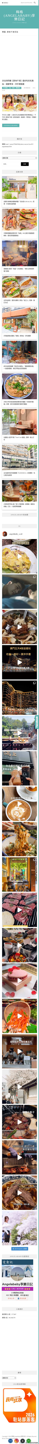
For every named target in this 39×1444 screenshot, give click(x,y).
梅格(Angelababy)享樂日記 (19, 15)
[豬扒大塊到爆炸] (19, 556)
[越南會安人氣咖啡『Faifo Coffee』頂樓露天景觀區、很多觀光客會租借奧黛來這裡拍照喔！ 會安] (19, 874)
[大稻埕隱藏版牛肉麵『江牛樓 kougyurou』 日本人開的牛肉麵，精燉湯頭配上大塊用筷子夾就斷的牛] (19, 1193)
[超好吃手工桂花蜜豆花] (19, 1051)
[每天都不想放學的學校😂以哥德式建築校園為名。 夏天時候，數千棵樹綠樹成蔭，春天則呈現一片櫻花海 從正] (19, 1228)
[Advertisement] (19, 59)
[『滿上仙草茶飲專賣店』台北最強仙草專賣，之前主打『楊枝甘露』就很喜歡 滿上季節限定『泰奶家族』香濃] (19, 768)
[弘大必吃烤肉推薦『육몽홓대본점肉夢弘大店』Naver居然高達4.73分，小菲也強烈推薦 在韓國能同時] (19, 910)
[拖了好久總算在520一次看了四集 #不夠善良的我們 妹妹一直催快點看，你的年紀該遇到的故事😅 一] (19, 591)
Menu (6, 3)
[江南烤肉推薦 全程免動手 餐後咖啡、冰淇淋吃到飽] (19, 1122)
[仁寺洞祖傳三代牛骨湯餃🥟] (19, 1086)
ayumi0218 (27, 87)
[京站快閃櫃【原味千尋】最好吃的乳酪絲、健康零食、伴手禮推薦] (19, 102)
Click (37, 722)
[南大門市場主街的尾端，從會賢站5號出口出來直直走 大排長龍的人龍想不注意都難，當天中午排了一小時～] (19, 945)
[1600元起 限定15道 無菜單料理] (19, 1157)
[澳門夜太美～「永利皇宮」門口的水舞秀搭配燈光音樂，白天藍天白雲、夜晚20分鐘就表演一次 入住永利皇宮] (19, 697)
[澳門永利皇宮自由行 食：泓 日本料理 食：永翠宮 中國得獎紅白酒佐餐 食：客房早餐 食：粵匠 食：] (19, 662)
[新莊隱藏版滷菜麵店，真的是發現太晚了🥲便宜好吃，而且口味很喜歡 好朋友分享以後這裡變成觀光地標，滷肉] (19, 839)
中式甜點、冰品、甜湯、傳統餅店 (11, 87)
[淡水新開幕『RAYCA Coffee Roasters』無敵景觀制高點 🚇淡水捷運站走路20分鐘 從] (19, 733)
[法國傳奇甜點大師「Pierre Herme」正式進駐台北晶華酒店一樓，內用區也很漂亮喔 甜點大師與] (19, 980)
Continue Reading (11, 125)
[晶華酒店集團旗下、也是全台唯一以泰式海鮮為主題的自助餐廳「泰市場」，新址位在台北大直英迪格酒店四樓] (19, 1016)
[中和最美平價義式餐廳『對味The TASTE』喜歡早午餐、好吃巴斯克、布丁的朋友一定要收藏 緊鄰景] (19, 804)
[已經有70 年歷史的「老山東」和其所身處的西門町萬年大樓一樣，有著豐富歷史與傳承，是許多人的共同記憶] (19, 627)
